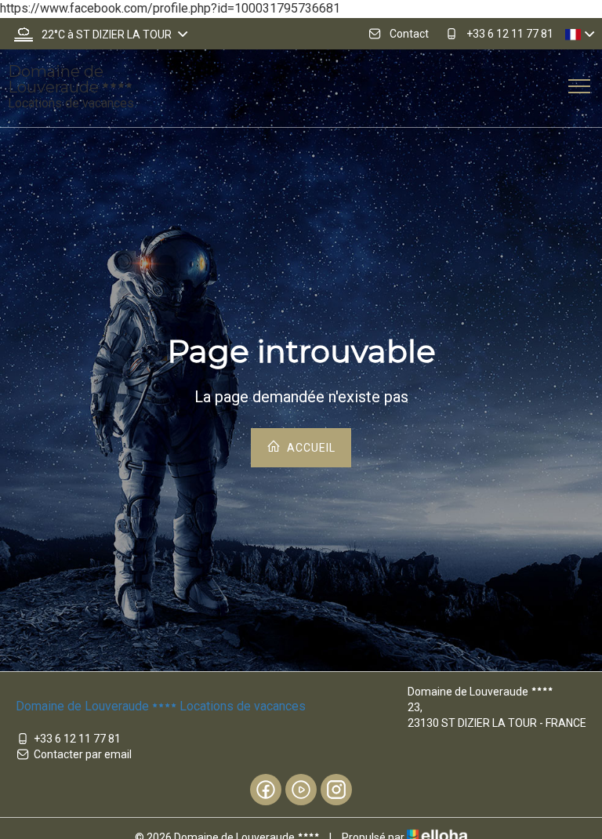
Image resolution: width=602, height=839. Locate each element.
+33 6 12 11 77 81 (77, 738)
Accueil (309, 447)
